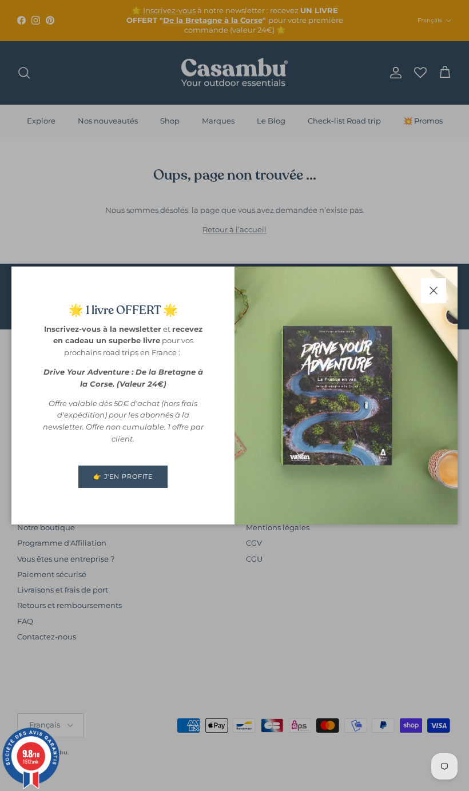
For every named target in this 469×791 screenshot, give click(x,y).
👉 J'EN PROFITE (123, 476)
